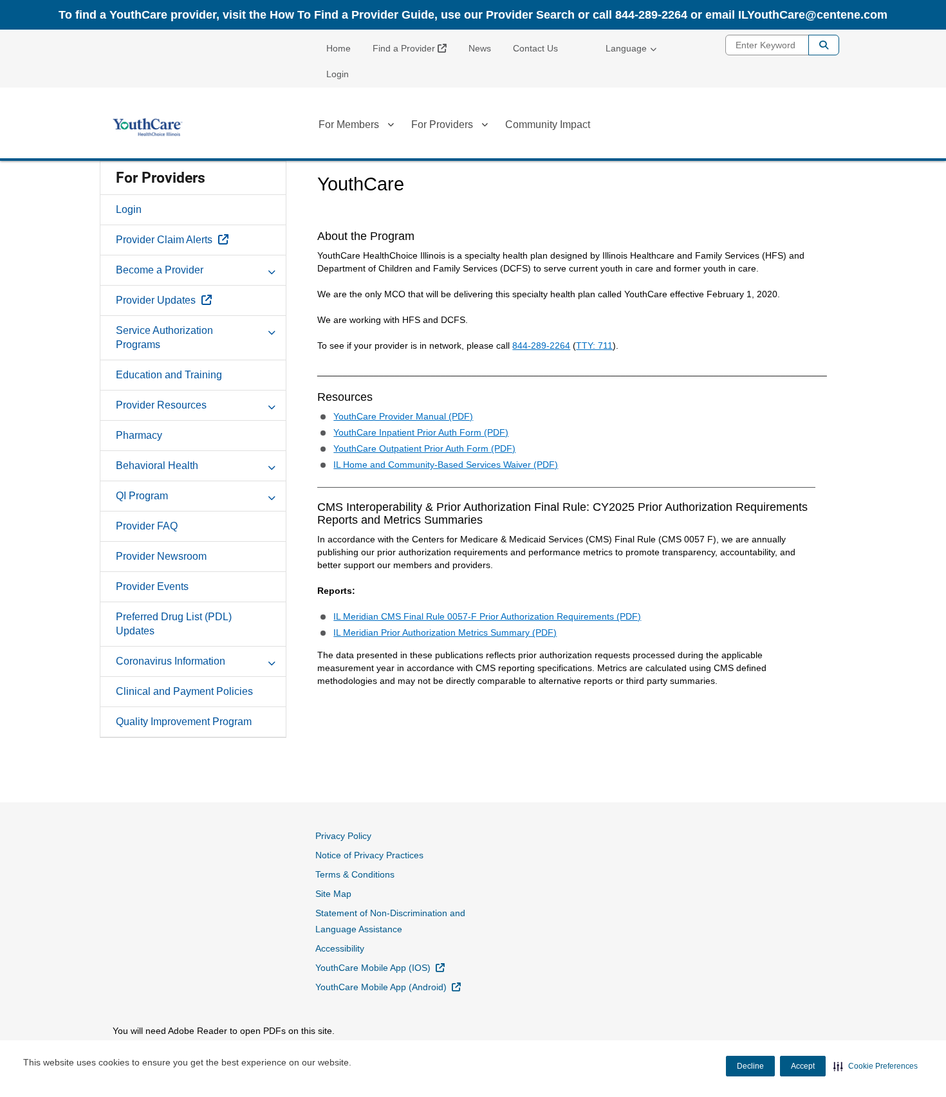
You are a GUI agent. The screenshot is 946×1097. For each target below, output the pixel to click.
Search (823, 45)
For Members (349, 124)
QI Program (142, 495)
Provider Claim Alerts (201, 239)
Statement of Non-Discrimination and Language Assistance (390, 921)
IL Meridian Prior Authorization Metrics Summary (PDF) (445, 632)
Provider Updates (193, 300)
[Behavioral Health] (271, 465)
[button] (875, 1066)
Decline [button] (750, 1066)
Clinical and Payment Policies (184, 691)
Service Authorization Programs (164, 337)
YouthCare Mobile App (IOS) (380, 967)
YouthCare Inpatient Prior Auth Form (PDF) (420, 432)
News (479, 48)
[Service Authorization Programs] (271, 330)
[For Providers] (484, 126)
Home (338, 48)
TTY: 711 (594, 345)
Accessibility (339, 948)
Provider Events (152, 586)
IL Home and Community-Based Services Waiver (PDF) (445, 464)
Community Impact (547, 124)
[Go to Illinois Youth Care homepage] (148, 127)
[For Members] (390, 126)
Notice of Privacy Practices (369, 855)
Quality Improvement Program (184, 721)
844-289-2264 (541, 345)
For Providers (442, 124)
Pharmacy (139, 435)
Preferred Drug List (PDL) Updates (174, 623)
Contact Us (535, 48)
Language (626, 48)
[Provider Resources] (271, 404)
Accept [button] (803, 1066)
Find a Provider (414, 47)
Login (337, 74)
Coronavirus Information (170, 661)
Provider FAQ (147, 526)
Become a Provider (159, 269)
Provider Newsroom (161, 556)
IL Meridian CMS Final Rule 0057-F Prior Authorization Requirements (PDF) (487, 616)
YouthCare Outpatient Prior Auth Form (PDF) (424, 448)
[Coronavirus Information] (271, 660)
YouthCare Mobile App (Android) (388, 986)
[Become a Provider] (271, 269)
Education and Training (169, 374)
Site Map (333, 894)
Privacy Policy (343, 836)
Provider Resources (161, 405)
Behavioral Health (157, 465)
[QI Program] (271, 495)
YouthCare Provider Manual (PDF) (403, 416)
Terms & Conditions (354, 874)
